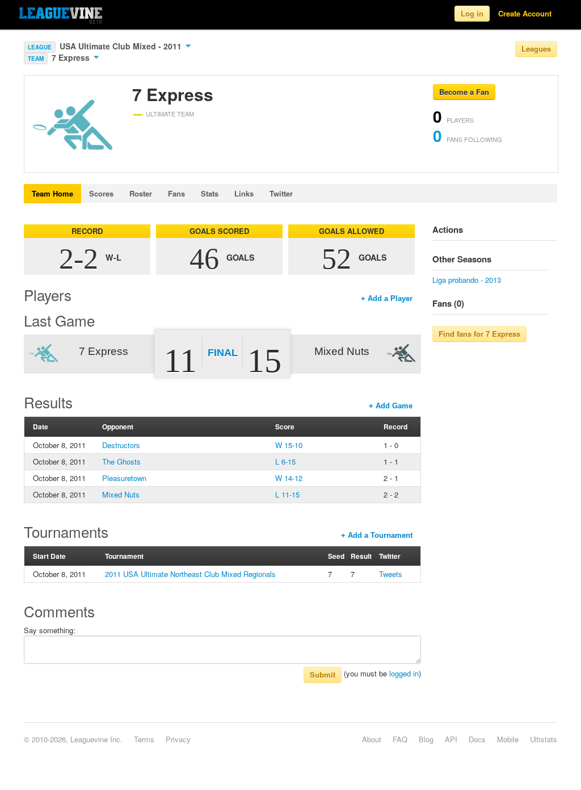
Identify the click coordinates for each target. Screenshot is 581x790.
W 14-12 (288, 478)
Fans (176, 193)
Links (244, 193)
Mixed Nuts (121, 494)
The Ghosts (121, 461)
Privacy (178, 739)
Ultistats (543, 739)
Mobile (508, 739)
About (371, 739)
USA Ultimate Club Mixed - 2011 (122, 46)
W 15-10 (288, 445)
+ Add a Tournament (376, 535)
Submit (322, 674)
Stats (209, 193)
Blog (426, 739)
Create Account (524, 13)
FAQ (400, 739)
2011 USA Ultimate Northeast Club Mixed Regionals (190, 574)
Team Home (52, 193)
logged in (404, 673)
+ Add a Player (386, 298)
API (451, 739)
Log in (472, 13)
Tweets (390, 574)
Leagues (536, 48)
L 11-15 (287, 494)
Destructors (121, 445)
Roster (140, 193)
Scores (101, 193)
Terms (144, 739)
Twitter (281, 193)
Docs (477, 739)
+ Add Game (390, 406)
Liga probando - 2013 (466, 279)
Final (223, 352)
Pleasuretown (124, 478)
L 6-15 (285, 461)
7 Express (72, 57)
